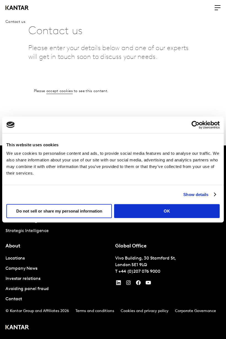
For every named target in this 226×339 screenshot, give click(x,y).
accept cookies (59, 91)
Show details (195, 194)
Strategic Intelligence (27, 231)
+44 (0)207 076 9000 (139, 271)
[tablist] (113, 242)
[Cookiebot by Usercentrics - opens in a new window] (195, 125)
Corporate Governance (195, 311)
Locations (15, 258)
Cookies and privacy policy (144, 311)
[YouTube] (118, 284)
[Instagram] (128, 284)
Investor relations (23, 279)
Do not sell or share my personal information (59, 211)
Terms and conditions (95, 311)
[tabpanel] (58, 279)
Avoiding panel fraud (27, 289)
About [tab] (13, 246)
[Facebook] (138, 284)
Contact (14, 299)
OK (167, 211)
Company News (21, 268)
